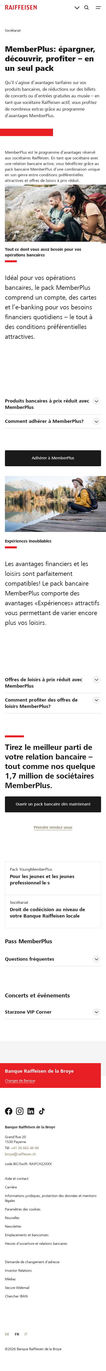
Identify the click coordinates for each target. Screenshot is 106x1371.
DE (7, 1334)
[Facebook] (8, 1111)
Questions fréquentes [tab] (29, 959)
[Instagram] (19, 1111)
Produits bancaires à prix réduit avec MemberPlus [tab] (48, 404)
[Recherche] (86, 7)
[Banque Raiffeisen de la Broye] (21, 7)
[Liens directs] (77, 7)
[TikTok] (42, 1111)
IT (25, 1334)
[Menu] (98, 7)
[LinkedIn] (31, 1111)
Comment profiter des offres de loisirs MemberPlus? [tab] (42, 703)
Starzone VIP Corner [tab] (28, 1012)
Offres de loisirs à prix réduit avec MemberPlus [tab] (44, 683)
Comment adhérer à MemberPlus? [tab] (44, 421)
